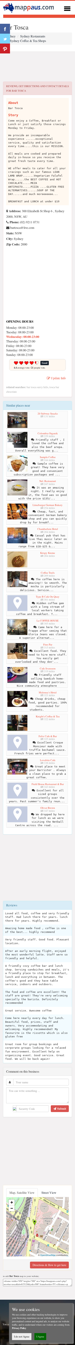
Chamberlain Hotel (47, 529)
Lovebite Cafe (47, 760)
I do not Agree (21, 1336)
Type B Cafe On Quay (47, 596)
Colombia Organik (48, 433)
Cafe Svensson (48, 668)
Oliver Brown (47, 808)
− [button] (11, 1208)
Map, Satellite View (22, 1192)
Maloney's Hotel (48, 692)
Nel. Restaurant (47, 481)
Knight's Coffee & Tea (48, 716)
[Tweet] (5, 39)
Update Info (58, 378)
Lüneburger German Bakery (48, 505)
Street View (48, 1192)
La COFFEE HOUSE (48, 620)
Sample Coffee (48, 457)
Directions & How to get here (49, 1265)
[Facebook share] (5, 29)
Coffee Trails (48, 572)
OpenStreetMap (48, 1255)
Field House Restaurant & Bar (48, 784)
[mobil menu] (67, 8)
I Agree (40, 1336)
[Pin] (5, 48)
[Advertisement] (37, 67)
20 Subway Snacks (48, 413)
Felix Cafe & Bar (48, 736)
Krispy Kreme (47, 553)
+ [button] (11, 1202)
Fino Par (47, 644)
